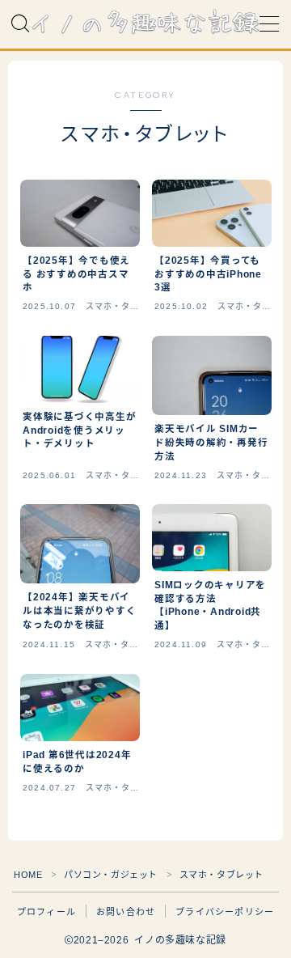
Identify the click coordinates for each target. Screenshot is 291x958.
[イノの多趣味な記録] (145, 24)
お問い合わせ (125, 912)
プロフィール (46, 912)
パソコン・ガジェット (111, 875)
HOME (28, 875)
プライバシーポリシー (224, 912)
